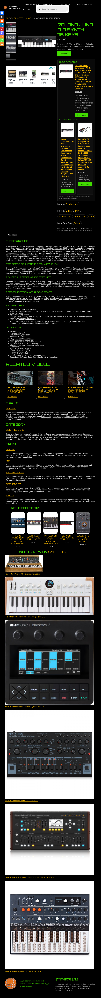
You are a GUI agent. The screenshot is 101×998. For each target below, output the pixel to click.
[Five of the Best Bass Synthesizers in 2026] (49, 754)
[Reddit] (2, 21)
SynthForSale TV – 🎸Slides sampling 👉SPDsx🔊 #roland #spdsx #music (48, 390)
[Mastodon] (2, 33)
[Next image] (54, 42)
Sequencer (80, 216)
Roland (27, 18)
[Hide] (1, 48)
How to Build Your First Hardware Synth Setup (22, 574)
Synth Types (63, 4)
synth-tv (28, 9)
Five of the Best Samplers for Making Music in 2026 (24, 706)
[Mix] (2, 36)
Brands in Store (49, 4)
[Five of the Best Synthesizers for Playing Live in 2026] (49, 596)
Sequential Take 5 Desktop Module (83, 539)
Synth (91, 216)
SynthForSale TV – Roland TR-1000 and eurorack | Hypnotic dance (16, 390)
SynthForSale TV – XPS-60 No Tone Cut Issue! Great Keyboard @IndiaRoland (80, 390)
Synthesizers (17, 18)
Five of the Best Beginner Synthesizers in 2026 (23, 971)
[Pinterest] (2, 29)
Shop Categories (32, 4)
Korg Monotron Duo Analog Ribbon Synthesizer (18, 540)
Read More (64, 53)
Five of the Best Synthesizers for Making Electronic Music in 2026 (30, 877)
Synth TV (57, 552)
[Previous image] (20, 42)
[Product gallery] (37, 41)
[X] (2, 17)
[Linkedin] (2, 25)
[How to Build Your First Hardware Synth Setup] (24, 564)
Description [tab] (12, 235)
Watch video (12, 396)
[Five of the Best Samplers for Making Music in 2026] (49, 662)
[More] (2, 44)
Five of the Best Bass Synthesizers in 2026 (21, 800)
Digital (69, 210)
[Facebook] (2, 13)
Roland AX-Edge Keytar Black (67, 538)
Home (7, 18)
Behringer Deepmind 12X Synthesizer (34, 538)
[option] (11, 38)
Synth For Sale (14, 7)
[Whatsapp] (2, 40)
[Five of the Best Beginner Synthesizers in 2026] (49, 925)
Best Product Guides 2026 (82, 4)
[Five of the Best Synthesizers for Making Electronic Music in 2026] (49, 840)
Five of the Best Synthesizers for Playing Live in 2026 (25, 617)
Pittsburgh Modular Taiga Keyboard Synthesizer (51, 540)
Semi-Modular (65, 216)
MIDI (77, 210)
